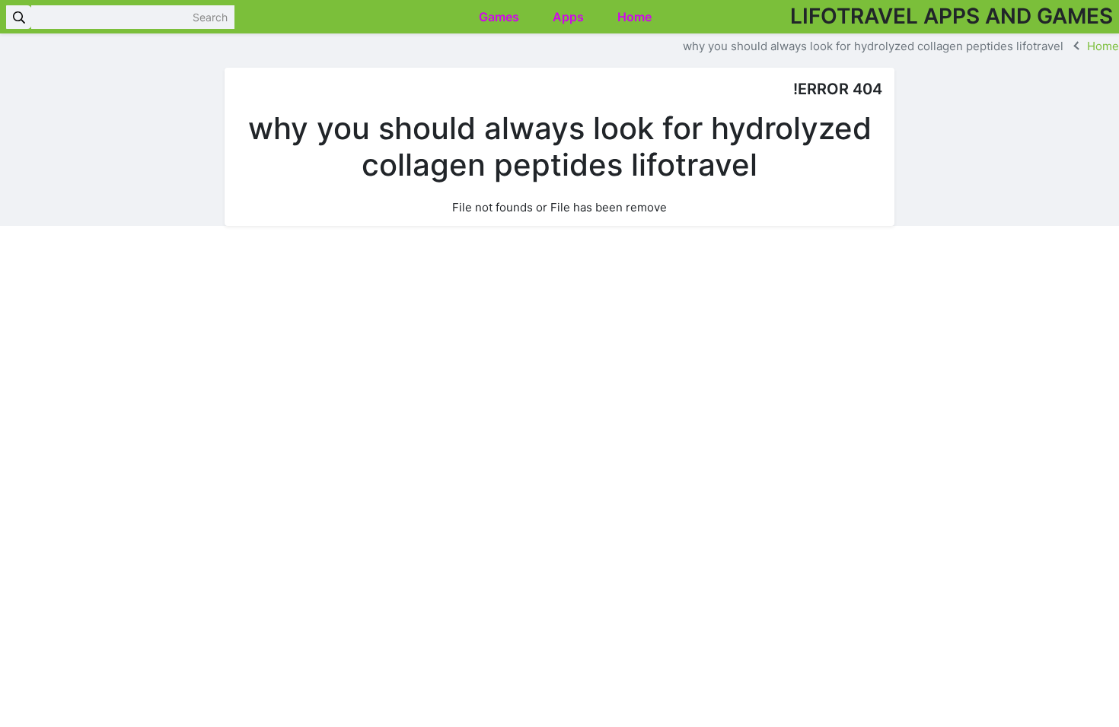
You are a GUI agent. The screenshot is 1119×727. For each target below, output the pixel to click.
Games (500, 16)
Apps (570, 16)
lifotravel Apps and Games (951, 16)
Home (636, 16)
